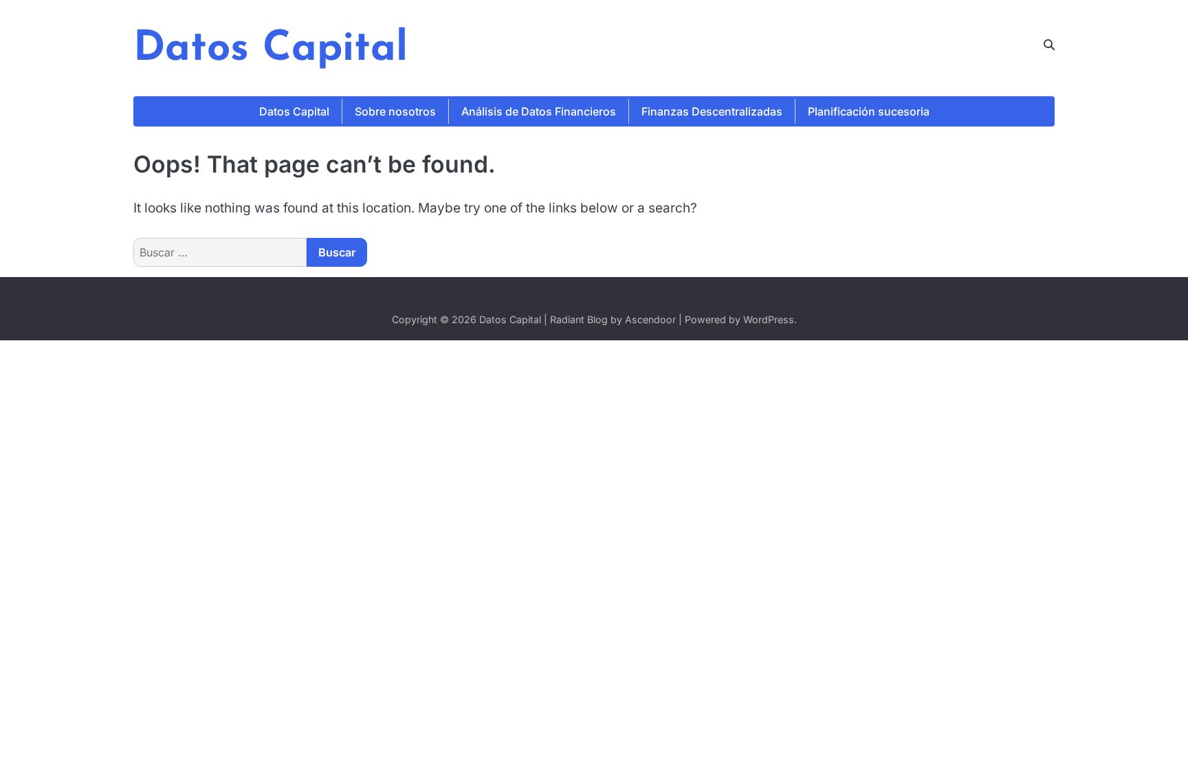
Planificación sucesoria (869, 111)
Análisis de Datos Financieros (538, 111)
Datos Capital (270, 49)
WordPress (768, 319)
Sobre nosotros (395, 111)
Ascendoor (650, 319)
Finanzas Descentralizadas (711, 111)
